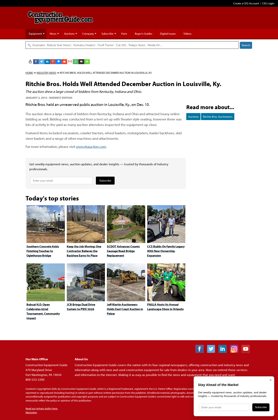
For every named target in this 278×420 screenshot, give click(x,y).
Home (29, 73)
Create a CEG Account (246, 3)
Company (88, 33)
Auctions (69, 33)
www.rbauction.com (91, 146)
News (53, 33)
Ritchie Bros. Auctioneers (217, 116)
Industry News (46, 73)
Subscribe (107, 33)
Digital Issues (168, 33)
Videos (187, 33)
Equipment (35, 33)
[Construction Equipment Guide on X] (212, 352)
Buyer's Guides (143, 33)
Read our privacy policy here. (42, 408)
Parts (124, 33)
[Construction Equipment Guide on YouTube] (247, 352)
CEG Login (268, 3)
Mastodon (31, 412)
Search (246, 45)
